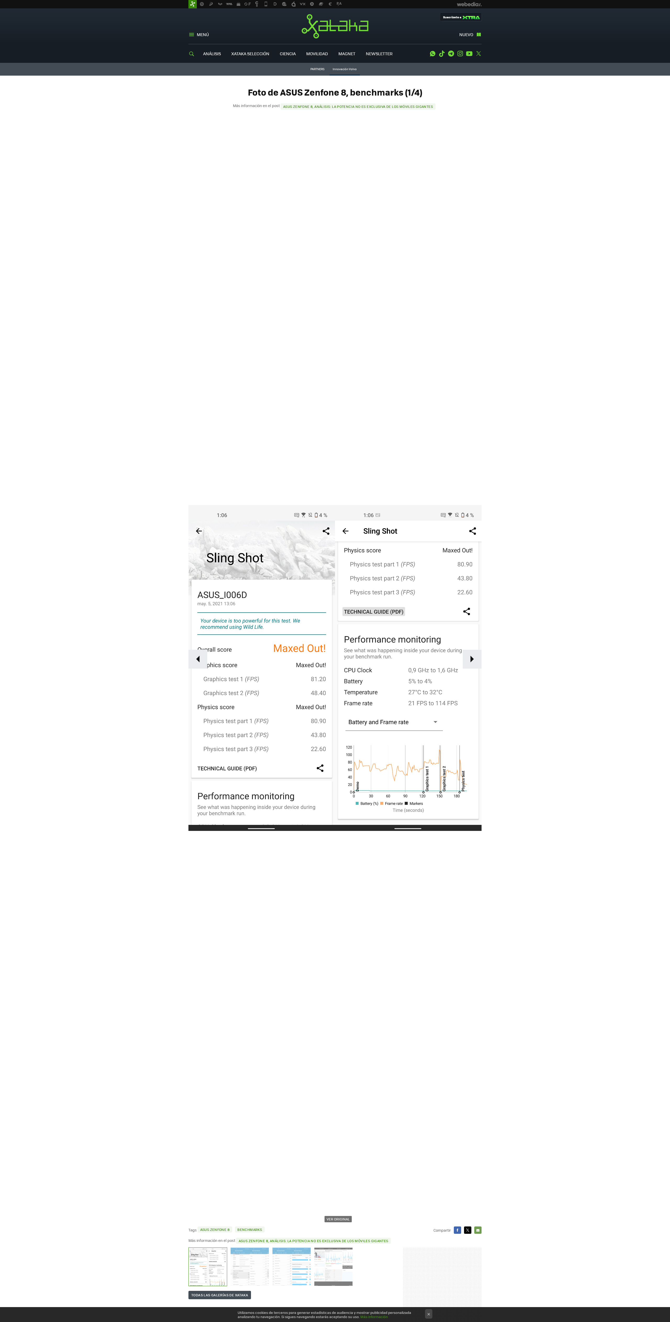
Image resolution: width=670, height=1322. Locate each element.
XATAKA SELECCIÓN (250, 54)
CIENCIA (288, 54)
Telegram (451, 54)
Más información (374, 1316)
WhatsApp (432, 54)
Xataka (335, 26)
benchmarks (249, 1229)
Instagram (460, 54)
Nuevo (466, 34)
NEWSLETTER (379, 54)
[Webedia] (469, 4)
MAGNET (346, 54)
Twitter (478, 54)
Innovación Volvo (345, 69)
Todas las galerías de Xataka (219, 1294)
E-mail (478, 1230)
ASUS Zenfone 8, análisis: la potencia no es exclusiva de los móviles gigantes (358, 106)
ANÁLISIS (212, 54)
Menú (203, 34)
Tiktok (442, 54)
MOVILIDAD (317, 54)
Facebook (457, 1230)
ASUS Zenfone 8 (215, 1229)
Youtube (469, 54)
